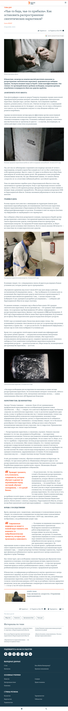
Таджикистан (8, 702)
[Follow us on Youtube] (5, 654)
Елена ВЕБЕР (8, 23)
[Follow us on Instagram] (10, 654)
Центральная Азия (10, 682)
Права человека (40, 682)
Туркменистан (39, 696)
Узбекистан (38, 699)
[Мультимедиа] (21, 709)
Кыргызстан (8, 699)
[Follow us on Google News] (26, 654)
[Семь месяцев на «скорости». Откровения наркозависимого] (15, 596)
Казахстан (7, 696)
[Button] (42, 31)
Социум (37, 679)
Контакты (7, 669)
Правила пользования (42, 669)
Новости (6, 679)
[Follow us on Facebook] (14, 654)
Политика (7, 686)
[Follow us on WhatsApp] (22, 654)
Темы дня (8, 7)
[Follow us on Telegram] (18, 654)
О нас (6, 665)
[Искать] (46, 709)
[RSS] (30, 654)
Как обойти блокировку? (42, 665)
